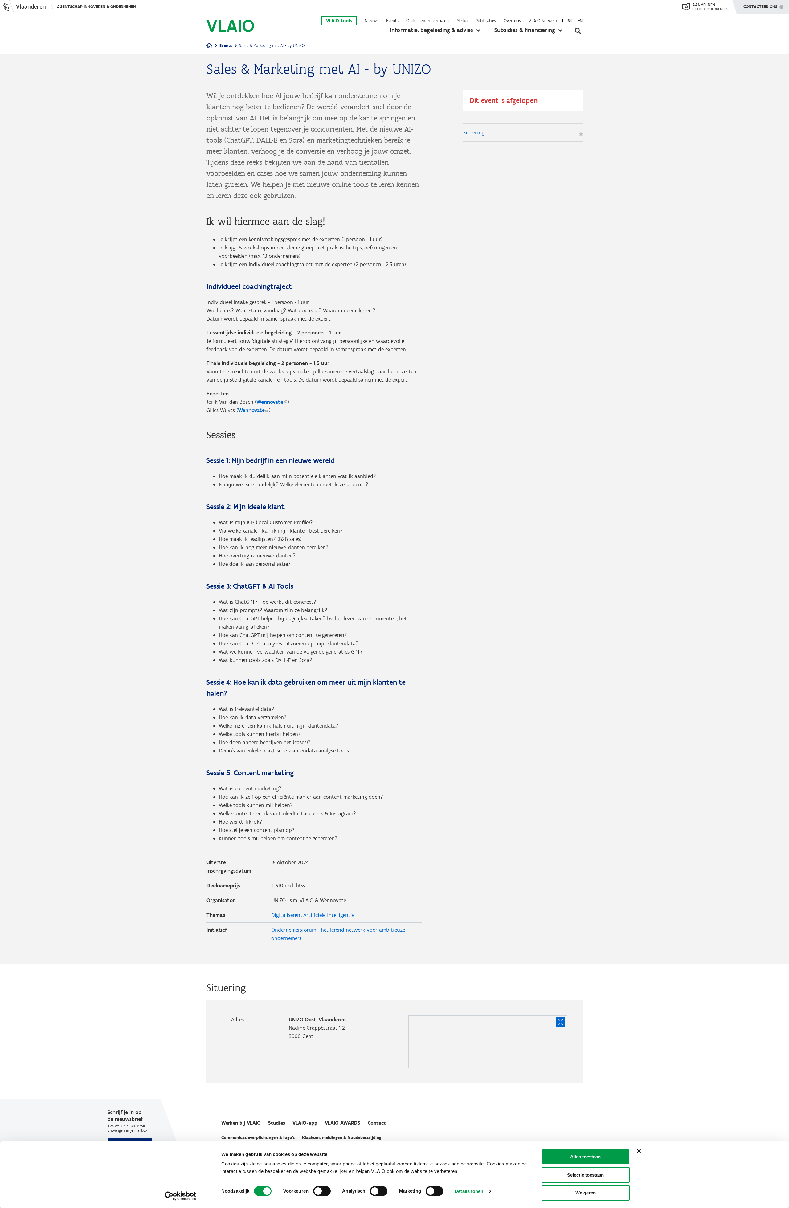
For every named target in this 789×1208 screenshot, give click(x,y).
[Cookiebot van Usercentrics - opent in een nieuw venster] (180, 1196)
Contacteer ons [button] (760, 6)
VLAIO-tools (339, 20)
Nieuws (371, 20)
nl (570, 20)
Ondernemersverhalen (427, 20)
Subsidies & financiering (524, 30)
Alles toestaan (585, 1156)
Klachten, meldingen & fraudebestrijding (341, 1137)
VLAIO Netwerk (543, 20)
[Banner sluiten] (639, 1151)
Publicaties (485, 20)
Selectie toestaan (585, 1175)
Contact (377, 1123)
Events (392, 20)
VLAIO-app (304, 1123)
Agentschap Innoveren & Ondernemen (96, 6)
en (580, 20)
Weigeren (585, 1192)
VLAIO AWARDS (342, 1123)
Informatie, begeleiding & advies (431, 30)
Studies (276, 1123)
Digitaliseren (285, 915)
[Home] (209, 46)
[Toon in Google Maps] (560, 1022)
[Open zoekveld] (578, 30)
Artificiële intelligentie (328, 915)
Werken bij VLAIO (241, 1123)
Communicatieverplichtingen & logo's (258, 1137)
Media (462, 20)
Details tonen (469, 1191)
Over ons (512, 20)
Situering (473, 132)
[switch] (322, 1191)
